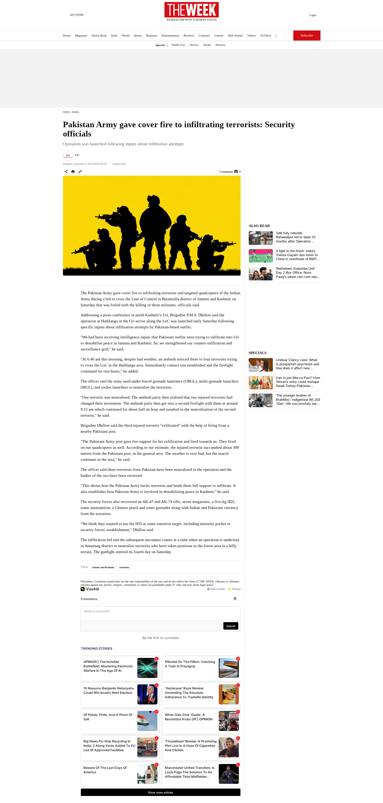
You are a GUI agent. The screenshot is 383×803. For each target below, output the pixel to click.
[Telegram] (208, 25)
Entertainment (170, 35)
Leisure (219, 35)
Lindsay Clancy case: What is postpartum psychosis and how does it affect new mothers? (297, 366)
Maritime (221, 44)
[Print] (73, 172)
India (114, 35)
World (125, 35)
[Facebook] (175, 25)
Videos (251, 35)
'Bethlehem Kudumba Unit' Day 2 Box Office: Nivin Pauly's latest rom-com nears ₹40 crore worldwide (298, 275)
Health (207, 44)
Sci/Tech (265, 35)
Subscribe (307, 35)
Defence (194, 44)
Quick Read (99, 35)
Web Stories (235, 35)
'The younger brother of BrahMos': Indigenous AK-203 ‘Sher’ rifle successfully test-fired (298, 402)
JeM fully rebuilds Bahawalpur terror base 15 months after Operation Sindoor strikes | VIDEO (295, 239)
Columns (204, 35)
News (66, 112)
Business (151, 35)
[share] (66, 172)
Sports (138, 35)
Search (289, 35)
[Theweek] (191, 9)
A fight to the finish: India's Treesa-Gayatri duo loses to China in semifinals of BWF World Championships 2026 (297, 257)
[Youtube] (194, 25)
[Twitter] (181, 25)
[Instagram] (188, 25)
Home (67, 35)
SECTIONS (77, 14)
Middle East (178, 44)
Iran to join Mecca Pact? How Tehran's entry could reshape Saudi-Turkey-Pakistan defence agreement (298, 384)
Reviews (189, 35)
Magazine (81, 35)
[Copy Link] (80, 172)
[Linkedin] (201, 25)
